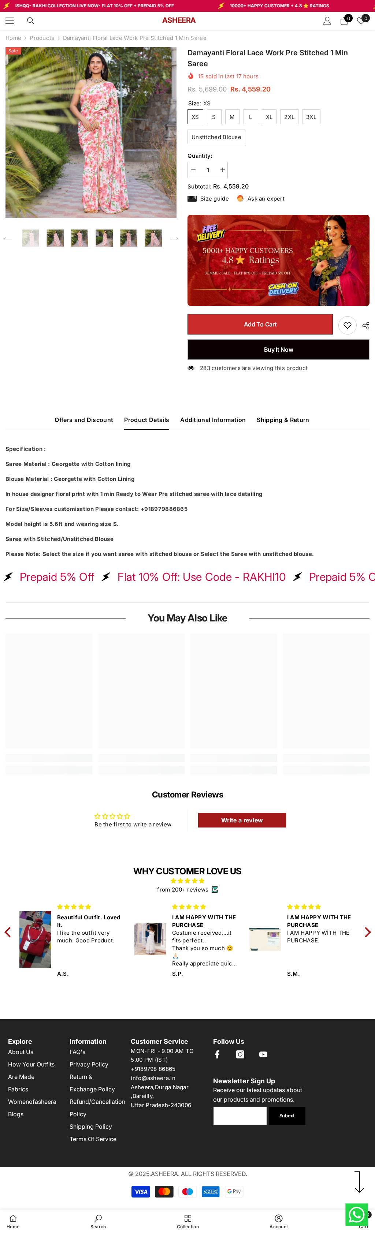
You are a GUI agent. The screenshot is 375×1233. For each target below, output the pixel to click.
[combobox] (106, 627)
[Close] (291, 521)
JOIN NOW (187, 691)
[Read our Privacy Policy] (284, 665)
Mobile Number (107, 609)
